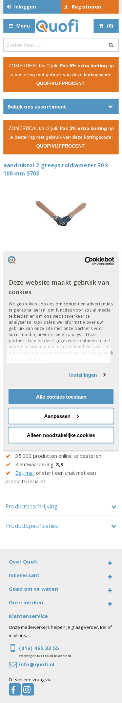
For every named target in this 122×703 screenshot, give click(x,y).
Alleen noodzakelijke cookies (61, 435)
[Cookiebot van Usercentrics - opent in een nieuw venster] (86, 260)
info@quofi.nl (36, 664)
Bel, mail (25, 472)
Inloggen (25, 6)
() (110, 25)
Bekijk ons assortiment (36, 106)
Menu (23, 25)
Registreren (86, 6)
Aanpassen (57, 416)
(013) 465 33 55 (39, 648)
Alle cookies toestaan (61, 397)
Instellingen (83, 375)
